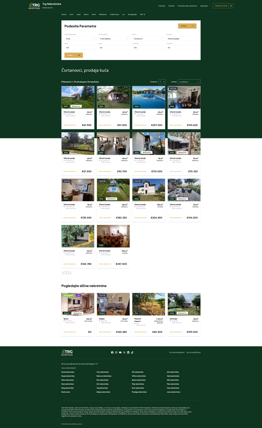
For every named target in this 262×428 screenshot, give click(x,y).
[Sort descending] (163, 82)
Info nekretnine (173, 372)
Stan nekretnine (67, 384)
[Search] (231, 5)
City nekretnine (103, 372)
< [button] (63, 273)
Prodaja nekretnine (139, 392)
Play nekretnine (138, 384)
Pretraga (69, 55)
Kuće (71, 14)
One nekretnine (173, 388)
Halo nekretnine (173, 376)
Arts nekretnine (138, 388)
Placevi (86, 14)
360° (141, 14)
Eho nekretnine (102, 380)
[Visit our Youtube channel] (120, 352)
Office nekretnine (139, 376)
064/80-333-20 (47, 8)
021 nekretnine (137, 372)
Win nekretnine (173, 380)
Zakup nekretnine (103, 392)
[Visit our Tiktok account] (132, 352)
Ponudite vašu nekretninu (187, 6)
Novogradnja (132, 14)
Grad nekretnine (67, 372)
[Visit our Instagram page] (116, 352)
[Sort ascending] (160, 82)
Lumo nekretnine (173, 392)
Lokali (78, 14)
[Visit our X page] (124, 352)
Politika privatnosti (177, 352)
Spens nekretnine (139, 380)
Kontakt (171, 6)
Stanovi (64, 14)
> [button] (70, 273)
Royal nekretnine (68, 376)
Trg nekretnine (102, 388)
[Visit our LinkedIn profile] (128, 352)
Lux (123, 14)
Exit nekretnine (102, 384)
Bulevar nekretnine (104, 376)
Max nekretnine (173, 384)
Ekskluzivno (103, 14)
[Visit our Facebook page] (112, 352)
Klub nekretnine (67, 380)
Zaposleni (204, 6)
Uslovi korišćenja (193, 352)
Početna (162, 6)
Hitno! (94, 14)
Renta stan (65, 392)
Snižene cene (114, 14)
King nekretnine (67, 388)
